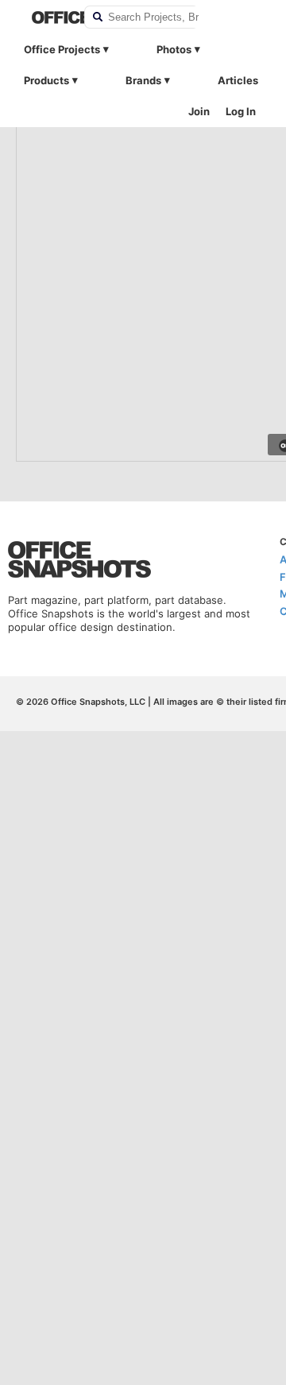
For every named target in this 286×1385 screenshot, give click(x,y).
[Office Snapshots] (47, 17)
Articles (238, 80)
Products (46, 80)
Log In (241, 111)
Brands (143, 80)
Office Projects (62, 49)
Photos (174, 49)
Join (199, 111)
